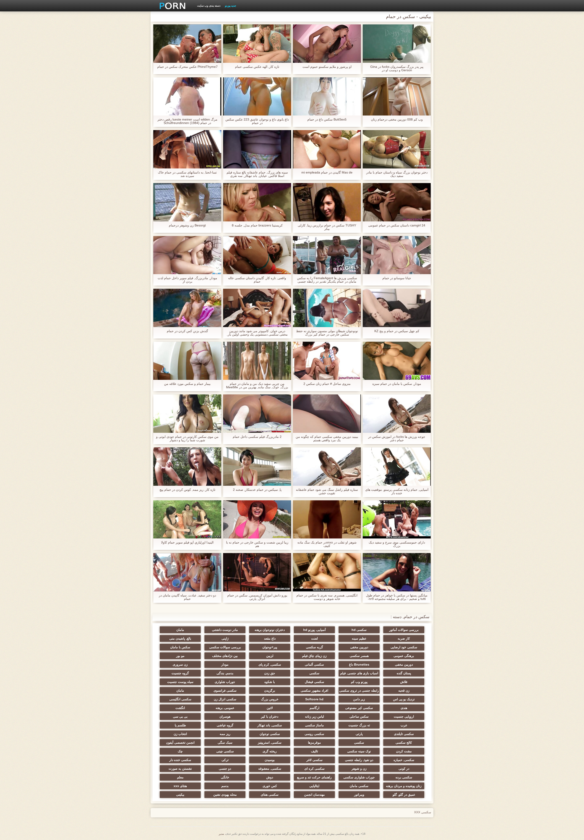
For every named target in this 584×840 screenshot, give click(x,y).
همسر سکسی (359, 656)
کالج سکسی (404, 742)
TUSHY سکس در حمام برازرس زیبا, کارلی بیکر (327, 227)
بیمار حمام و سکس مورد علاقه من (187, 384)
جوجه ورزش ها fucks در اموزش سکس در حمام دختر (396, 438)
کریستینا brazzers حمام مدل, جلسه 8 (257, 225)
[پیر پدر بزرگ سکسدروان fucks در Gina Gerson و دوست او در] (397, 43)
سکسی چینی (225, 751)
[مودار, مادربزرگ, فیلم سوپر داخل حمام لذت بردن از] (187, 255)
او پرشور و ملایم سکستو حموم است (327, 66)
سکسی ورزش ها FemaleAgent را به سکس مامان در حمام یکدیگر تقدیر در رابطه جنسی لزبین (327, 279)
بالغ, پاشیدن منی (180, 638)
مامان (180, 630)
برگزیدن (269, 690)
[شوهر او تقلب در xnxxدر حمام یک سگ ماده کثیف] (327, 519)
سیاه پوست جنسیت (180, 682)
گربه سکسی (314, 647)
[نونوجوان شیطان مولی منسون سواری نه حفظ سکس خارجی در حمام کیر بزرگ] (327, 308)
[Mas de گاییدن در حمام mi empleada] (327, 149)
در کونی (404, 768)
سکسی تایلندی (404, 734)
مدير (221, 833)
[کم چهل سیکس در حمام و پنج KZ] (397, 308)
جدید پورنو (230, 5)
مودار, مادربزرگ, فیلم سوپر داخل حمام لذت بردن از (187, 279)
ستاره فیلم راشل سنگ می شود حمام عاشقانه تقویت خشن (327, 491)
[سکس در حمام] (171, 5)
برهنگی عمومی (404, 656)
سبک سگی (225, 742)
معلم (180, 777)
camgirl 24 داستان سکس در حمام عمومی (396, 225)
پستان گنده (404, 673)
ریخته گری (270, 751)
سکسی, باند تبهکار (269, 725)
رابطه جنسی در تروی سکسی (359, 690)
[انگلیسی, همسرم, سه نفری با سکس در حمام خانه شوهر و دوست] (327, 572)
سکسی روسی (314, 734)
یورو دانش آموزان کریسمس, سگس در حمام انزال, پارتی (257, 597)
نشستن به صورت (180, 768)
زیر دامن (359, 699)
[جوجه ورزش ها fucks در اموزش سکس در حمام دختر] (397, 413)
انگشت (180, 708)
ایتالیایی (314, 786)
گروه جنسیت (180, 673)
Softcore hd (314, 699)
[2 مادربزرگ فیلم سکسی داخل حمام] (257, 413)
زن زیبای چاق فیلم (314, 656)
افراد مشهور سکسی (314, 690)
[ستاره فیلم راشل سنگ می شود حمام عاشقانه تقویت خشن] (327, 466)
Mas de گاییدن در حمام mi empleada (326, 172)
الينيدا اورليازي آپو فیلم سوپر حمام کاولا (187, 542)
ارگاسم (314, 708)
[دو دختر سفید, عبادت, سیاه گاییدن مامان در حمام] (187, 572)
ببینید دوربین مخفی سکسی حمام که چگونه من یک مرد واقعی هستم (327, 438)
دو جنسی (225, 768)
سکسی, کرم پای (269, 664)
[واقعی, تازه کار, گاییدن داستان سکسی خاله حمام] (257, 255)
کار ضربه (404, 638)
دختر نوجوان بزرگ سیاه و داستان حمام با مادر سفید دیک (397, 174)
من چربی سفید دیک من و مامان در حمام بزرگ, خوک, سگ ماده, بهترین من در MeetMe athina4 (257, 385)
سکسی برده (404, 777)
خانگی (225, 777)
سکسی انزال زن (225, 699)
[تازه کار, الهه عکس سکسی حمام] (257, 43)
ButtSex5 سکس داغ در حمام (327, 119)
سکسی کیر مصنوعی (359, 708)
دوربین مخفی (359, 647)
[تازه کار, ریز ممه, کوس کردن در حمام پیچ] (187, 466)
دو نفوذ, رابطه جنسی (359, 760)
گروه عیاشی (225, 725)
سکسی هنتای (270, 794)
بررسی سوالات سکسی (225, 647)
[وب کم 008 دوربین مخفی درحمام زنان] (397, 96)
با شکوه (269, 682)
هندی (404, 708)
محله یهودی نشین (225, 794)
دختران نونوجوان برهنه (270, 630)
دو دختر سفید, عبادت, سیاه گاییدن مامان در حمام (187, 597)
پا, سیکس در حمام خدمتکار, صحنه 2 (257, 489)
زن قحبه (403, 690)
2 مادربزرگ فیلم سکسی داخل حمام (257, 436)
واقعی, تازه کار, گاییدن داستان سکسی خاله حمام (257, 279)
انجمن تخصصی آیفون (180, 742)
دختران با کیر (269, 716)
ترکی (225, 760)
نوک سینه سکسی (359, 751)
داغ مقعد (270, 638)
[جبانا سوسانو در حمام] (397, 255)
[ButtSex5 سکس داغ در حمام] (327, 96)
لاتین (270, 708)
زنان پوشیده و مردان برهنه (404, 786)
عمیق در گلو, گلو (404, 794)
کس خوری (270, 786)
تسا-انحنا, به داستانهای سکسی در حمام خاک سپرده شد (187, 174)
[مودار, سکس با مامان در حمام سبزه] (397, 361)
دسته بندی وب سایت (208, 5)
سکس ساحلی (359, 716)
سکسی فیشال (314, 682)
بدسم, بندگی (224, 673)
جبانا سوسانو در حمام (396, 278)
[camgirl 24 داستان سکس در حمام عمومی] (397, 202)
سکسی (314, 673)
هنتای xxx (180, 786)
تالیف (314, 751)
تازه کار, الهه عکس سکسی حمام (257, 66)
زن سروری (180, 664)
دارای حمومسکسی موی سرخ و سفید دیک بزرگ (397, 544)
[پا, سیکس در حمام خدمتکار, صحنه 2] (257, 466)
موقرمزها (314, 742)
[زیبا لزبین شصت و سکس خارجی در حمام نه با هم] (257, 519)
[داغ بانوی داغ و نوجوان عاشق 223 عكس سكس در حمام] (257, 96)
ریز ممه (225, 734)
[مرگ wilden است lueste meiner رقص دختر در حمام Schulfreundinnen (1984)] (187, 96)
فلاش (403, 682)
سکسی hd (359, 630)
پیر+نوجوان (269, 647)
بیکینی (180, 794)
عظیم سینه (359, 638)
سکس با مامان (180, 647)
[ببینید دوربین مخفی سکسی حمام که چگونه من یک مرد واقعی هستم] (327, 413)
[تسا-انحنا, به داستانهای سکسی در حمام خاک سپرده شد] (187, 149)
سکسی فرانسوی (225, 690)
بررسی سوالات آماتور (404, 630)
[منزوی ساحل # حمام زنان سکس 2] (327, 361)
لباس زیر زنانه (314, 716)
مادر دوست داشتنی (225, 630)
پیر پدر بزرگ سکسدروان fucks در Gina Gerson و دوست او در (396, 68)
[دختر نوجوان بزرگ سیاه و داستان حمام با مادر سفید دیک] (397, 149)
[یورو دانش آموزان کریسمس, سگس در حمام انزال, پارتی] (257, 572)
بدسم (225, 786)
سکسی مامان (359, 786)
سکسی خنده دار (180, 760)
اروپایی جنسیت (404, 716)
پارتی (359, 734)
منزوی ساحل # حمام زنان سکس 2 (327, 384)
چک (180, 751)
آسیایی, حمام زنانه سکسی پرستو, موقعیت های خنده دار (396, 491)
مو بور (180, 656)
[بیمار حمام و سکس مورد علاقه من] (187, 361)
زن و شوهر (359, 768)
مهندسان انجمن (314, 794)
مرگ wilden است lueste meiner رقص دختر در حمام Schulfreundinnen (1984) (187, 121)
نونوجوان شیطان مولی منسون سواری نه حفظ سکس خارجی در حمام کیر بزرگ (327, 332)
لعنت (314, 638)
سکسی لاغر (314, 760)
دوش (269, 777)
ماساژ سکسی (314, 725)
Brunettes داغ (359, 664)
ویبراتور (359, 794)
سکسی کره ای (314, 768)
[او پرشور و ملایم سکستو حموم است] (327, 43)
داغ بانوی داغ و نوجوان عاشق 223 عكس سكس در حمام (257, 121)
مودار (225, 664)
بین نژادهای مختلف (225, 656)
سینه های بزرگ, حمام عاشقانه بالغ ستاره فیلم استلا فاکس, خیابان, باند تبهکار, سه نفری (257, 174)
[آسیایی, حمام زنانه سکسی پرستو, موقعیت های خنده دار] (397, 466)
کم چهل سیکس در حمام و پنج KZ (396, 331)
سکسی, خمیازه (404, 760)
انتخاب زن (180, 734)
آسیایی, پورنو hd (314, 630)
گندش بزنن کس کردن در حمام (187, 331)
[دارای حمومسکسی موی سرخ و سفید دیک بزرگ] (397, 519)
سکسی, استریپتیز (270, 742)
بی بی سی (180, 716)
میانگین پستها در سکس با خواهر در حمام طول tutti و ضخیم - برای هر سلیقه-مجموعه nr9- (397, 597)
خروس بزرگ (270, 699)
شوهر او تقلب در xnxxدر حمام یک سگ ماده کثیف (327, 544)
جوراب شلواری (225, 682)
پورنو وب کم (359, 682)
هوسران (224, 716)
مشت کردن (404, 751)
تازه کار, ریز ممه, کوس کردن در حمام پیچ (187, 489)
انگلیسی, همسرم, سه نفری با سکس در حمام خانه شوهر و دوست (326, 597)
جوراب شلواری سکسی (359, 777)
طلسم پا (180, 725)
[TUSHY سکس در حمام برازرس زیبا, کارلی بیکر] (327, 202)
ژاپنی (225, 638)
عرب (404, 725)
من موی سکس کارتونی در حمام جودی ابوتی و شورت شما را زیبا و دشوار (187, 438)
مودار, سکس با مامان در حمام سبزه (396, 384)
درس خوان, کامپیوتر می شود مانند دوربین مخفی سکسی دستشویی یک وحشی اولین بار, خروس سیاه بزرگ (257, 332)
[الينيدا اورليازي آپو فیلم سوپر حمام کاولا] (187, 519)
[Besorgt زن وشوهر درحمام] (187, 202)
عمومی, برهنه (225, 708)
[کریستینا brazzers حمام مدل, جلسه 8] (257, 202)
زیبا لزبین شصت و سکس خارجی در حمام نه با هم (257, 544)
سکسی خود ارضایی (404, 647)
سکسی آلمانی (314, 664)
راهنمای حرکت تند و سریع (314, 777)
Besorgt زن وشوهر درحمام (187, 225)
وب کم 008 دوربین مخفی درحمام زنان (397, 119)
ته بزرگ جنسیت (359, 725)
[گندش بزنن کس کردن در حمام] (187, 308)
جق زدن (269, 673)
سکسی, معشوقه (269, 768)
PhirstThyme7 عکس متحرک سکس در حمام (187, 66)
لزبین (269, 656)
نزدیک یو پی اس (404, 699)
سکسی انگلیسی (180, 699)
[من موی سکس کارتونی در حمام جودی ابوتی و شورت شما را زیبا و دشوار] (187, 413)
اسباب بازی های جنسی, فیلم (359, 673)
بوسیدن (270, 760)
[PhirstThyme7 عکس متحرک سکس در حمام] (187, 43)
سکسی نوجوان (270, 734)
